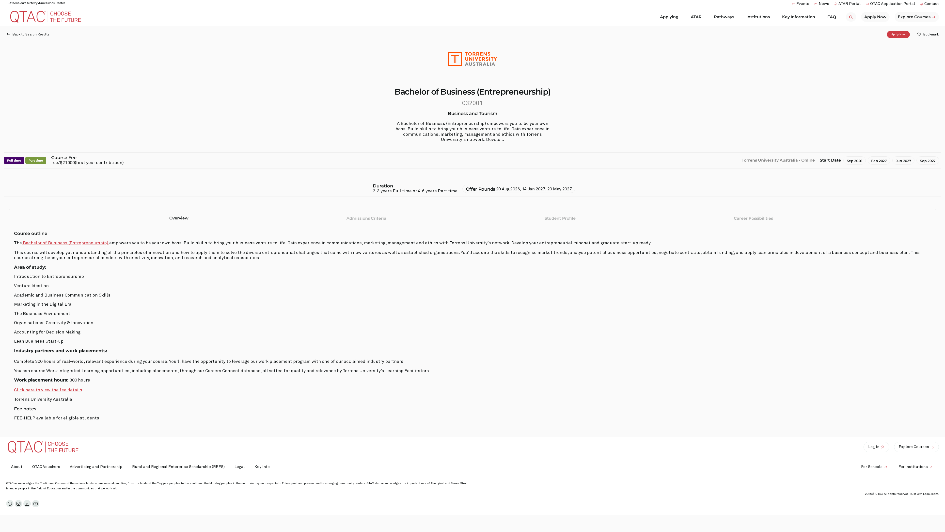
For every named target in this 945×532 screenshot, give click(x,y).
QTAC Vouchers (46, 467)
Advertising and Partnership (96, 467)
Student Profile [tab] (560, 218)
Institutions (758, 17)
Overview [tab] (179, 218)
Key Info (262, 467)
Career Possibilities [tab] (753, 218)
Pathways (724, 17)
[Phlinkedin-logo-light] (27, 503)
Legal (240, 467)
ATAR (696, 17)
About (16, 467)
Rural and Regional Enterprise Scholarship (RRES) (178, 467)
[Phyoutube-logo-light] (35, 503)
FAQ (831, 17)
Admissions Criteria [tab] (366, 218)
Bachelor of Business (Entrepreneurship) (65, 243)
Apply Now (898, 34)
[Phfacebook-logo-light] (10, 503)
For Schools (871, 467)
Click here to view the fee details (48, 390)
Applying (669, 17)
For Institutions (913, 467)
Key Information (798, 17)
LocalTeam (930, 494)
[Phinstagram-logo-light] (18, 503)
